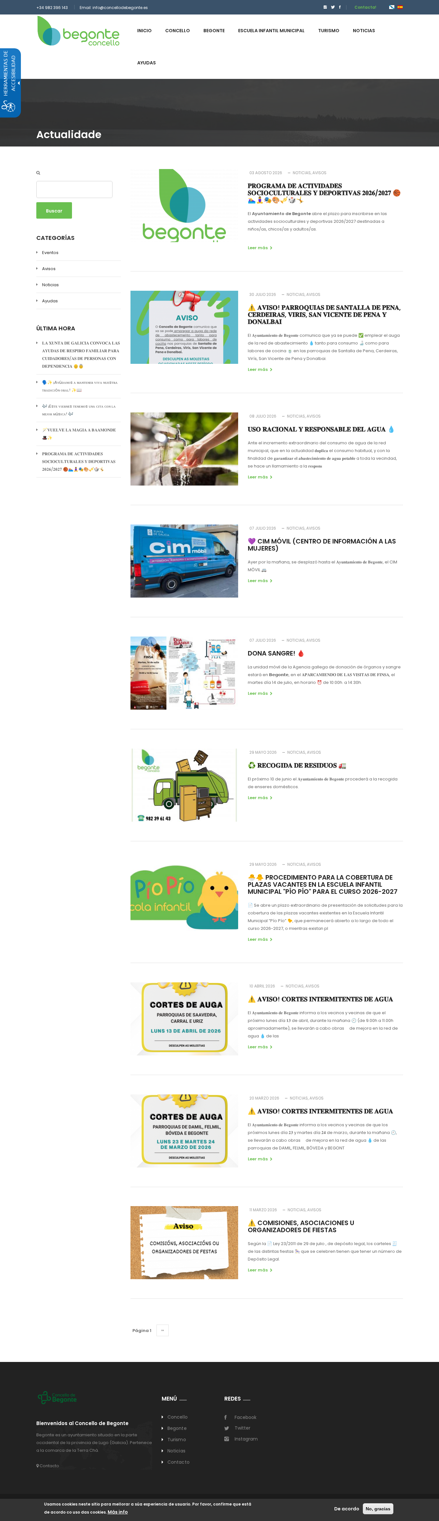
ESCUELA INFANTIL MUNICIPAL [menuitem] (271, 30)
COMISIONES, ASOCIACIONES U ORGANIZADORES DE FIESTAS (301, 1226)
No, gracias (378, 1508)
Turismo (176, 1439)
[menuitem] (323, 7)
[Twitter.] (333, 7)
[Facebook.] (340, 7)
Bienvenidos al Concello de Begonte (82, 1423)
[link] (78, 30)
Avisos (49, 269)
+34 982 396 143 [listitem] (52, 7)
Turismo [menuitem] (328, 30)
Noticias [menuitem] (364, 30)
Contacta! (365, 7)
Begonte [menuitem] (214, 30)
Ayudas (50, 301)
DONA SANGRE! (276, 653)
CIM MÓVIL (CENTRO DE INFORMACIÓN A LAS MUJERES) (322, 545)
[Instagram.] (325, 7)
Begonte (177, 1428)
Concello (177, 1417)
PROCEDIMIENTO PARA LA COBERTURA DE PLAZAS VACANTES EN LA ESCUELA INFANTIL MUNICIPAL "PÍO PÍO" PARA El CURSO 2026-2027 (323, 884)
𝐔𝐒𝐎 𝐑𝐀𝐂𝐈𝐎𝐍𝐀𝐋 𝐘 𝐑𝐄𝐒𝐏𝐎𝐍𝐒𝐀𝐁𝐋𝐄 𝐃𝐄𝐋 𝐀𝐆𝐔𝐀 (321, 429)
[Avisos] (400, 7)
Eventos (50, 253)
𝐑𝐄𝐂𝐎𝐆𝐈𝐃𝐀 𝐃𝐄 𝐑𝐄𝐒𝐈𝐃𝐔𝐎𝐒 (297, 765)
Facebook (245, 1417)
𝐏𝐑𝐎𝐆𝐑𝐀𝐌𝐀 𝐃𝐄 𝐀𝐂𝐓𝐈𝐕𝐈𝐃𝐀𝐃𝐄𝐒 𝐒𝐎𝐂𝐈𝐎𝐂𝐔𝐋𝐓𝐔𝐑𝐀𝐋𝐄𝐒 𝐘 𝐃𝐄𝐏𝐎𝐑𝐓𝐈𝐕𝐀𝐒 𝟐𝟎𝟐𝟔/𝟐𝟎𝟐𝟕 (78, 461)
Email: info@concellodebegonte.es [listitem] (114, 7)
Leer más (258, 248)
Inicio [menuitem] (144, 30)
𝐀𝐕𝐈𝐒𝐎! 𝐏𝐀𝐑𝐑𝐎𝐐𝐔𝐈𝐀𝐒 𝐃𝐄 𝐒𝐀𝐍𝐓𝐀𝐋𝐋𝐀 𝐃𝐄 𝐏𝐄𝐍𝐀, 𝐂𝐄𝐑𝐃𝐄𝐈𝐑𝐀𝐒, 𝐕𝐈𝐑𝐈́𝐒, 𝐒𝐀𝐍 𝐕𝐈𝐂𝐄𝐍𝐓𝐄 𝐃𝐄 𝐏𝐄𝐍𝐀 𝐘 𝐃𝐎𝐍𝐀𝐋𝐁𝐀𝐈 (324, 314)
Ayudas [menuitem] (146, 63)
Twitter (242, 1428)
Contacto (49, 1466)
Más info (118, 1512)
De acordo (346, 1509)
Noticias (50, 285)
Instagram (246, 1439)
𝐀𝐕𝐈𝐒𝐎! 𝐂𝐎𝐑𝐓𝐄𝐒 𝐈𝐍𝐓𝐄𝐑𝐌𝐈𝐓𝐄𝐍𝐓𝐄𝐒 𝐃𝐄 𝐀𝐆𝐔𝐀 (320, 999)
